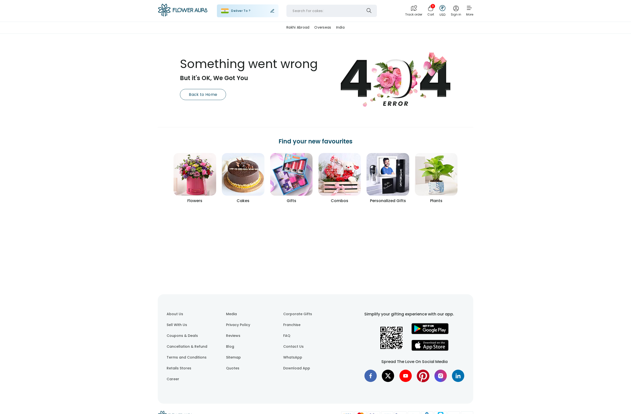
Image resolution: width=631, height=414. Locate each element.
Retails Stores (179, 368)
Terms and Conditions (187, 357)
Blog (230, 346)
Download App (296, 368)
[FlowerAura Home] (183, 10)
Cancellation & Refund (187, 346)
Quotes (232, 368)
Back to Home (203, 94)
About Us (175, 313)
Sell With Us (177, 324)
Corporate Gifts (297, 313)
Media (231, 313)
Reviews (233, 335)
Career (173, 379)
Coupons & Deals (182, 335)
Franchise (291, 324)
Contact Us (293, 346)
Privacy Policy (238, 324)
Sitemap (233, 357)
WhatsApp (292, 357)
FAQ (286, 335)
